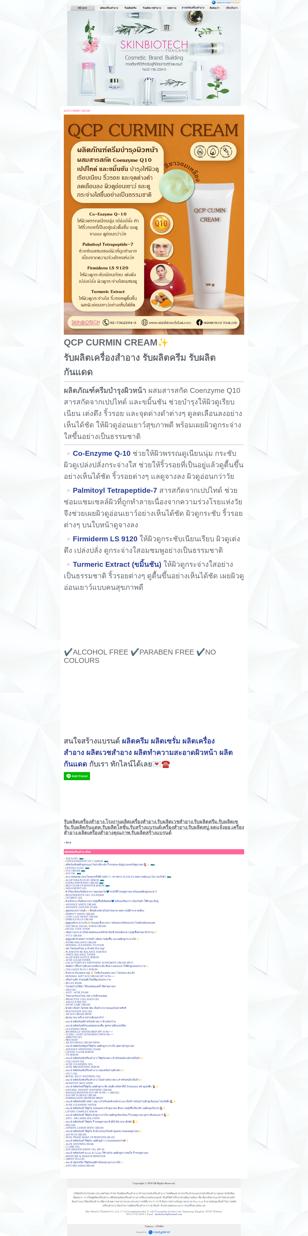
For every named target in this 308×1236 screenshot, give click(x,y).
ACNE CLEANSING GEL (79, 1064)
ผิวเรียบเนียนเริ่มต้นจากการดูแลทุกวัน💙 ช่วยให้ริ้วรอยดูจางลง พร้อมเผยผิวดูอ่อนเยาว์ (111, 891)
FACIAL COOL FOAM (78, 928)
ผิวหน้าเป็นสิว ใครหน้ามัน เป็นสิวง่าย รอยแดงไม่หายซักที (96, 1008)
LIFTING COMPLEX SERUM (81, 1111)
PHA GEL (71, 1125)
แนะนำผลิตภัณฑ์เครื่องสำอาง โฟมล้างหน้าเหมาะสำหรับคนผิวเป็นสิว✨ (104, 1079)
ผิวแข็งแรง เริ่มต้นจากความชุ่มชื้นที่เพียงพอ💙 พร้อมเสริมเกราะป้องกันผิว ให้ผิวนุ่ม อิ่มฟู (112, 901)
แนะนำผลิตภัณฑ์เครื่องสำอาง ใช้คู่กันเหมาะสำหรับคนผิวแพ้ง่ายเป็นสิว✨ (104, 1058)
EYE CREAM (73, 870)
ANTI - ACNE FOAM (77, 992)
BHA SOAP (72, 1039)
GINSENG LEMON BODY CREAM (84, 1127)
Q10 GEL (71, 873)
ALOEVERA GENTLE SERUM (82, 957)
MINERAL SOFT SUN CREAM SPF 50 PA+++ (90, 976)
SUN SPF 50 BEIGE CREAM (81, 1095)
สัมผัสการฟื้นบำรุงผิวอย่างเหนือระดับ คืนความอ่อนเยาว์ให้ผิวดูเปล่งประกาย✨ (107, 966)
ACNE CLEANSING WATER (81, 1104)
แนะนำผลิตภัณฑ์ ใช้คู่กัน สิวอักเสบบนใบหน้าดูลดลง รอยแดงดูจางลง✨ (104, 1131)
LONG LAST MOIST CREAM (82, 916)
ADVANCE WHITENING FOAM (83, 1049)
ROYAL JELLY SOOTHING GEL (83, 1076)
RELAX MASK (74, 983)
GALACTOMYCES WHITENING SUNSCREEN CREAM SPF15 (99, 962)
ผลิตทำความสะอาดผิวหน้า (175, 752)
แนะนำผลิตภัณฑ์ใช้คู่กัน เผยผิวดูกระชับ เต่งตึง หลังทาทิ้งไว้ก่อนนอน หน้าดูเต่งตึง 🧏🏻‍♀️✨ (112, 1086)
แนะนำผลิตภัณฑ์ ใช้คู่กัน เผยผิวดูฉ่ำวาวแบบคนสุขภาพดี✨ (97, 1140)
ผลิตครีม (135, 741)
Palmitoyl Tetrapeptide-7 (115, 490)
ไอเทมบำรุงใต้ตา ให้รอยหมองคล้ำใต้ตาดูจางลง (90, 986)
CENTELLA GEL (75, 868)
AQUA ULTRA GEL (76, 1002)
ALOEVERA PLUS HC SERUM (82, 880)
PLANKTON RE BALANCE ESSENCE (86, 951)
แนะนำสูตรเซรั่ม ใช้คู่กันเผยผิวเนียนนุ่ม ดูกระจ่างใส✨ (95, 1162)
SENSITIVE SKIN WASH (79, 1083)
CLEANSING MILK (76, 1029)
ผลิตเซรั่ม (165, 741)
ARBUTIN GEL (74, 1037)
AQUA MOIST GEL (76, 888)
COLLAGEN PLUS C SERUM (81, 969)
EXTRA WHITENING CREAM (82, 882)
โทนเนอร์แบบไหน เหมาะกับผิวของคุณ (86, 995)
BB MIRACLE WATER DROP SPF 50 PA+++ (89, 1031)
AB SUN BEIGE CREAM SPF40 (83, 1042)
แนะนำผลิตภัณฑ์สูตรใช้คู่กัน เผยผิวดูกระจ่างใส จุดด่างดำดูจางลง (100, 1046)
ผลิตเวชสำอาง (109, 752)
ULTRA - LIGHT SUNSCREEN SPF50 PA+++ (90, 1034)
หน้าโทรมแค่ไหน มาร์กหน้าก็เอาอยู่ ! (86, 948)
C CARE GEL (73, 1146)
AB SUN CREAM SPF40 (79, 1014)
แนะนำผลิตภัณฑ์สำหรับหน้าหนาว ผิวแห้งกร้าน (91, 1021)
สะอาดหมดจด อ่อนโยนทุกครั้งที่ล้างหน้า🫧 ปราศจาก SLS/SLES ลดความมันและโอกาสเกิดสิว (116, 876)
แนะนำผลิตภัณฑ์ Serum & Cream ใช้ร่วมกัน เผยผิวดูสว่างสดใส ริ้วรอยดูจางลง (107, 1152)
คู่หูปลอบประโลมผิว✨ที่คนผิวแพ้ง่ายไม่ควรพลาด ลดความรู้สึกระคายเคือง (105, 910)
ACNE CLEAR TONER (78, 960)
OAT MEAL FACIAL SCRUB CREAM (86, 926)
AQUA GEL (72, 858)
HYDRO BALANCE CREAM (81, 942)
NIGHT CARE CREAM (78, 1004)
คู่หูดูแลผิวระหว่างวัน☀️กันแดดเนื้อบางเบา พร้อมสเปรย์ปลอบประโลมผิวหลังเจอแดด (110, 922)
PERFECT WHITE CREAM (80, 914)
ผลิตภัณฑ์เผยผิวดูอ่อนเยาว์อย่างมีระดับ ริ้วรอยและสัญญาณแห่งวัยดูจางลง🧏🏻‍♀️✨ (107, 864)
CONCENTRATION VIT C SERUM (84, 861)
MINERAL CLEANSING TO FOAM (85, 945)
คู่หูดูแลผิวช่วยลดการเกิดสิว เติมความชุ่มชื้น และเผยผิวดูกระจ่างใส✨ (102, 939)
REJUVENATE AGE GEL (79, 1011)
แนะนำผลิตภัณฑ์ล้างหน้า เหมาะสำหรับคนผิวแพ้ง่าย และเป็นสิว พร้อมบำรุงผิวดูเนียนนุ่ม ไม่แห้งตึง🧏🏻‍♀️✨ (121, 1101)
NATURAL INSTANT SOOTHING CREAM (89, 1089)
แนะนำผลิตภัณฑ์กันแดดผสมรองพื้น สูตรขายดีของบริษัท (96, 1025)
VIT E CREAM (74, 935)
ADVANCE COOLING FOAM (81, 907)
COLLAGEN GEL (75, 1061)
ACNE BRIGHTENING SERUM (82, 1066)
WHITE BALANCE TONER (80, 954)
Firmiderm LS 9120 (105, 539)
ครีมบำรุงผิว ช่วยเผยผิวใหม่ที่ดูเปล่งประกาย (88, 979)
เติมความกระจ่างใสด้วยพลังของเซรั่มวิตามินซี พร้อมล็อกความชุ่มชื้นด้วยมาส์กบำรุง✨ (111, 932)
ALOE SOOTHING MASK (80, 1144)
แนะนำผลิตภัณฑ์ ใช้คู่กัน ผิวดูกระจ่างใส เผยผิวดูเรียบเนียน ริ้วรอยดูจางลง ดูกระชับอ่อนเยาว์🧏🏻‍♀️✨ (117, 1115)
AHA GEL (71, 989)
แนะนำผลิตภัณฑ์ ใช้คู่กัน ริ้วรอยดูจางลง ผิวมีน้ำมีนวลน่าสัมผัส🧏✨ (102, 1121)
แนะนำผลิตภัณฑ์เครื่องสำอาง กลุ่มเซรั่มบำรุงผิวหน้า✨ (95, 1070)
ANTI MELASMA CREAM (80, 1165)
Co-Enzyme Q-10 (102, 453)
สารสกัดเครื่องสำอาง (193, 7)
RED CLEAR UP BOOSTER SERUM (85, 885)
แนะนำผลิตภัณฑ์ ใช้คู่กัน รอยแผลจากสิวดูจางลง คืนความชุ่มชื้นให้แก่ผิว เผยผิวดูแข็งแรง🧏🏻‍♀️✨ (115, 1108)
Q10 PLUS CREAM (76, 1134)
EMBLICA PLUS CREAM (79, 919)
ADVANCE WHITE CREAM (81, 904)
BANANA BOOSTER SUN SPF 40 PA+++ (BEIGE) (92, 1092)
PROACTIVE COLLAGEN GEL (82, 999)
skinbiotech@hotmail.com (168, 1214)
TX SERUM (72, 1054)
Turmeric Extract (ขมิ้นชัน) (117, 564)
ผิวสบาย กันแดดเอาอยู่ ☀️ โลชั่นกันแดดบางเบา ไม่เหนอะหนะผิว (100, 972)
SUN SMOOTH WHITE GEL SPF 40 (85, 1149)
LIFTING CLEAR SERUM (80, 1052)
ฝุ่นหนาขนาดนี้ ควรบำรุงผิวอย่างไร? (85, 1017)
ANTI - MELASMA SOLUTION (83, 1118)
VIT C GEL (72, 1073)
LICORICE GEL (74, 897)
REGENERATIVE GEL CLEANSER (85, 895)
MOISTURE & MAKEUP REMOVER (85, 1156)
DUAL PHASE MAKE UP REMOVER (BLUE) (90, 1137)
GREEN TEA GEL (75, 1159)
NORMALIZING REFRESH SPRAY (84, 1098)
